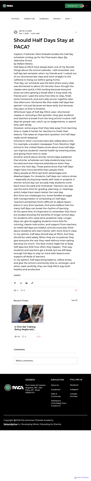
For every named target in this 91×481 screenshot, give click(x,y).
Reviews (57, 19)
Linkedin (73, 394)
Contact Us (55, 406)
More (67, 19)
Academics (44, 19)
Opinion (17, 275)
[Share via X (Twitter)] (21, 283)
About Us (55, 385)
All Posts (15, 19)
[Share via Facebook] (15, 283)
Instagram (74, 389)
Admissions (56, 401)
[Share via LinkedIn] (26, 283)
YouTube (73, 396)
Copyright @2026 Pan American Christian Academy (28, 420)
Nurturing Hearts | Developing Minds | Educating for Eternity (32, 424)
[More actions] (75, 32)
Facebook (74, 385)
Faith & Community (56, 395)
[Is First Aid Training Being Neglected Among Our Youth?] (27, 314)
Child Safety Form (58, 403)
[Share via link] (32, 283)
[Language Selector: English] (84, 6)
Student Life (29, 19)
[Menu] (45, 6)
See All (74, 300)
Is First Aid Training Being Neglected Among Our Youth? (25, 328)
